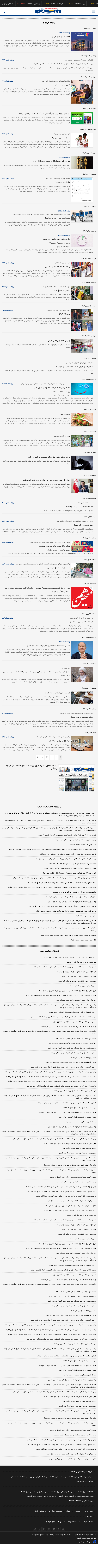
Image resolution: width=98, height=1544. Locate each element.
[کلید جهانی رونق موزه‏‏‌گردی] (81, 743)
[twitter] (58, 1529)
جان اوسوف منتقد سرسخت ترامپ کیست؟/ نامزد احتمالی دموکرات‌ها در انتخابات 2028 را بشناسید (61, 1440)
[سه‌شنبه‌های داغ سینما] (81, 293)
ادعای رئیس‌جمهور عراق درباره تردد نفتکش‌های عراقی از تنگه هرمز (72, 863)
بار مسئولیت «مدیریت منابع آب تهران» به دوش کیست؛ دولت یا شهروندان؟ (63, 63)
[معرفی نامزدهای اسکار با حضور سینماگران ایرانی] (81, 162)
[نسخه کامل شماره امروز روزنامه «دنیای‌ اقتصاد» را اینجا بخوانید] (76, 778)
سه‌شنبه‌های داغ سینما (61, 290)
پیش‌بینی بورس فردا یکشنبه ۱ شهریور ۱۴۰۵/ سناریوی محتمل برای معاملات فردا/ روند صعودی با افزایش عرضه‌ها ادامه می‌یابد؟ (50, 1072)
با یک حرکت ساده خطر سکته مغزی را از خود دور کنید (49, 457)
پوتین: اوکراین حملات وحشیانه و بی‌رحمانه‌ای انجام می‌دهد (75, 840)
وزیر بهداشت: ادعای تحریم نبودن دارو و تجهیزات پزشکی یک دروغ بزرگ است (68, 1026)
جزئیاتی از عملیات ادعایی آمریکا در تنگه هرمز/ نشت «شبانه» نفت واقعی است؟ (68, 935)
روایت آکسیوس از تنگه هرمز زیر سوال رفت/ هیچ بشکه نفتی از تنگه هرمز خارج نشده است (63, 1067)
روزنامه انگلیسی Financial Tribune (80, 1501)
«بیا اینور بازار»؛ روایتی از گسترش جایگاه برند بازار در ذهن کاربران (44, 113)
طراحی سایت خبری (87, 1542)
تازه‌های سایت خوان (49, 951)
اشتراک (68, 1511)
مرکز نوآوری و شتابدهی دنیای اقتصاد (33, 1492)
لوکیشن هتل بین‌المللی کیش (59, 340)
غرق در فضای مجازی (62, 436)
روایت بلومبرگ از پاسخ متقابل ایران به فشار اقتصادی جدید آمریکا (72, 1012)
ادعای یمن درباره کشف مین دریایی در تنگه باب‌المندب (77, 981)
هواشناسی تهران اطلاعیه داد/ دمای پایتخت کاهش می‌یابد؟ (75, 1091)
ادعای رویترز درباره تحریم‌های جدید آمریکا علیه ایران (77, 1153)
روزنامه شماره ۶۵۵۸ (7, 134)
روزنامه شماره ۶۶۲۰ (7, 81)
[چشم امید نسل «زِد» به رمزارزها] (81, 216)
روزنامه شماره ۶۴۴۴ (64, 235)
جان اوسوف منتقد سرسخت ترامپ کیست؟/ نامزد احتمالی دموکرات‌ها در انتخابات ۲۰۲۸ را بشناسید (61, 1186)
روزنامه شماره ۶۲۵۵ (7, 310)
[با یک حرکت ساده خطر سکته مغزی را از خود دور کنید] (81, 463)
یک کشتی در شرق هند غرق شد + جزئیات (81, 962)
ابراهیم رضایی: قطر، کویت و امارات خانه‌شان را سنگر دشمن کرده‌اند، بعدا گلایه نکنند (66, 1196)
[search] (3, 11)
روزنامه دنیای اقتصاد (57, 1477)
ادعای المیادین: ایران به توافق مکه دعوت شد (80, 986)
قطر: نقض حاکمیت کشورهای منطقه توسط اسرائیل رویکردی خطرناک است (70, 1143)
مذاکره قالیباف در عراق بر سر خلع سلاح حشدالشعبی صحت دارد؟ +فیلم (71, 1062)
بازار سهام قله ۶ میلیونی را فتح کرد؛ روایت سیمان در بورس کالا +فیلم (71, 1201)
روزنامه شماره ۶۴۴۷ (64, 211)
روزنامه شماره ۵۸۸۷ (8, 503)
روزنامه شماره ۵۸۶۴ (8, 521)
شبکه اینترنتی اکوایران (37, 1477)
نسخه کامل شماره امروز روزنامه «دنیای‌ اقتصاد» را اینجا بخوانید (31, 767)
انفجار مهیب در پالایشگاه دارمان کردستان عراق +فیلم (77, 1117)
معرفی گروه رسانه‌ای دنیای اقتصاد (81, 1477)
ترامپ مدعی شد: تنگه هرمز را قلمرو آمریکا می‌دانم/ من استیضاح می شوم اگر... (68, 854)
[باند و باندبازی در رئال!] (81, 140)
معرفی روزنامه (88, 1521)
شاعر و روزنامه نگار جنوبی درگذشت (83, 1057)
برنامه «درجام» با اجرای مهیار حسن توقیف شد (79, 1148)
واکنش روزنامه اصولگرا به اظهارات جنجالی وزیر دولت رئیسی (74, 892)
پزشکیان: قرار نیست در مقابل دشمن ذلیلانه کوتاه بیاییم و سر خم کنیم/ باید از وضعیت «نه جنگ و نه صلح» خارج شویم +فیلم (51, 1076)
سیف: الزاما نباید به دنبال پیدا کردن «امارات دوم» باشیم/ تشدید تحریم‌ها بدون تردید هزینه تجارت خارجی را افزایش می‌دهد (52, 849)
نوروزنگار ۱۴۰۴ (64, 314)
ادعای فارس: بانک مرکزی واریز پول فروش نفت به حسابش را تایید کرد (71, 897)
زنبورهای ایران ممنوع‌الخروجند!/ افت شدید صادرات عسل (76, 1000)
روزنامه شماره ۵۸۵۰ (7, 542)
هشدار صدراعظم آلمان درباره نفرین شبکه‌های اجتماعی (48, 645)
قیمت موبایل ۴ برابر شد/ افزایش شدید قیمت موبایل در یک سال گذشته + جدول (67, 835)
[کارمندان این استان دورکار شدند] (81, 697)
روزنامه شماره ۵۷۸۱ (7, 713)
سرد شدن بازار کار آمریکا (83, 525)
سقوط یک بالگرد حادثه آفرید (86, 916)
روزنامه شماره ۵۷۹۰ (64, 642)
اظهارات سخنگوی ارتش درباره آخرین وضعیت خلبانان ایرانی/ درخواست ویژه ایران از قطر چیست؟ (61, 906)
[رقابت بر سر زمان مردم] (81, 41)
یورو (73, 4)
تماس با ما (89, 1511)
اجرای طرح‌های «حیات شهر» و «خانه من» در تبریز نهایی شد (46, 480)
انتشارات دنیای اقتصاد (85, 1492)
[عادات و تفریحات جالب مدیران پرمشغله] (81, 546)
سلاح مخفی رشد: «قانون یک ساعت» (56, 239)
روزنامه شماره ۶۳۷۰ (8, 263)
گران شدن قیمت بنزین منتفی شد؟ (83, 940)
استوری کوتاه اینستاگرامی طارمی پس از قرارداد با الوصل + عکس (73, 1177)
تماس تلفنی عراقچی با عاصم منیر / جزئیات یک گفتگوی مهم (74, 1022)
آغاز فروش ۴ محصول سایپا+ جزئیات (83, 844)
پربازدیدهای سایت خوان (49, 807)
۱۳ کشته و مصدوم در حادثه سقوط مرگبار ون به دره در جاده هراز (72, 1043)
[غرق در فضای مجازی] (81, 441)
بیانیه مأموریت (73, 1521)
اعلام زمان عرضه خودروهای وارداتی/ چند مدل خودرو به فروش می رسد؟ (70, 1165)
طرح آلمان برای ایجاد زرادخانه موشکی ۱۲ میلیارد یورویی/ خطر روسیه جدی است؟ (67, 990)
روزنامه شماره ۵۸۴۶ (8, 564)
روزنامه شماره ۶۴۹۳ (64, 157)
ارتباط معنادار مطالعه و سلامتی (57, 266)
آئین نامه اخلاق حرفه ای (54, 1521)
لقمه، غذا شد (65, 414)
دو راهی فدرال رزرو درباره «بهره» (80, 621)
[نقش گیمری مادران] (81, 92)
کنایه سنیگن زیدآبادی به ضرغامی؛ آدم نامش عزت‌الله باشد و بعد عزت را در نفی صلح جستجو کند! (62, 882)
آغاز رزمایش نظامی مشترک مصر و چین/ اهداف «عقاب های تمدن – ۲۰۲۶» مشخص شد (65, 967)
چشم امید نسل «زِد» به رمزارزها (57, 218)
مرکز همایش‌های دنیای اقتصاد (62, 1492)
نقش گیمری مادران (62, 85)
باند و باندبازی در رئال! (61, 137)
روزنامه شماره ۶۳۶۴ (8, 287)
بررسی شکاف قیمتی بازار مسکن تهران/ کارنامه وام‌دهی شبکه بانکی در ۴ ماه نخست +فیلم (63, 1017)
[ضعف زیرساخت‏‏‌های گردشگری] (81, 570)
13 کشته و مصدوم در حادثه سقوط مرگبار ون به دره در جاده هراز (72, 1296)
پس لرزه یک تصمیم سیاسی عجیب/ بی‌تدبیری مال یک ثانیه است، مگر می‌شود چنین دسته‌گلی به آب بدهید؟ (37, 590)
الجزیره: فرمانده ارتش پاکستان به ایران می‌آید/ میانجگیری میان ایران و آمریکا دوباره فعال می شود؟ (60, 995)
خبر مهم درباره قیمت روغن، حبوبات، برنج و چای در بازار (76, 971)
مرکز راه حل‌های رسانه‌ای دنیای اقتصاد (40, 1496)
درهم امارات (49, 4)
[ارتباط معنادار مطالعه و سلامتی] (81, 269)
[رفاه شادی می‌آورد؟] (81, 189)
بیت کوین (26, 4)
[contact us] (40, 1529)
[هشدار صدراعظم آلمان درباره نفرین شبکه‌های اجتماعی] (81, 650)
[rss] (49, 1529)
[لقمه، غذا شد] (81, 419)
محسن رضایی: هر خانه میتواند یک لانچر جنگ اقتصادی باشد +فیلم (72, 1048)
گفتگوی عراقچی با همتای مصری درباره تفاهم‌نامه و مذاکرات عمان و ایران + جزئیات (66, 1103)
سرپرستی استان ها (55, 1511)
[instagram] (63, 1529)
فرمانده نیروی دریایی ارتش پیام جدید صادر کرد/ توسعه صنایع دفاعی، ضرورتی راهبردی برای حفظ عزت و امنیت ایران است (52, 878)
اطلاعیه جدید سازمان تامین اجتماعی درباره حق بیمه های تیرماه (73, 1053)
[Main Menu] (93, 11)
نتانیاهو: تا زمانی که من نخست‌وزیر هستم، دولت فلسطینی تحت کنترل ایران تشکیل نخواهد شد (61, 1086)
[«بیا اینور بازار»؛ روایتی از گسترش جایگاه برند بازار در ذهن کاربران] (81, 118)
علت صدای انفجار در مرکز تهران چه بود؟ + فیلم (79, 976)
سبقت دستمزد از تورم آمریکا (82, 717)
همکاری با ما (39, 1511)
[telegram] (54, 1529)
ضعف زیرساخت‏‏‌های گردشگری (58, 567)
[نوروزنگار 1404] (81, 320)
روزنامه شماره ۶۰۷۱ (7, 384)
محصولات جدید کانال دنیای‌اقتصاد (79, 506)
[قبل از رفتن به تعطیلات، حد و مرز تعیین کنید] (81, 389)
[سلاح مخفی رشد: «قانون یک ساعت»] (81, 240)
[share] (44, 1529)
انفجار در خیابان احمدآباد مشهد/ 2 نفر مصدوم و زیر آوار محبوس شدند (70, 1459)
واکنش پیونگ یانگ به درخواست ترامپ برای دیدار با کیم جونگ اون (72, 901)
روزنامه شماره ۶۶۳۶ (64, 33)
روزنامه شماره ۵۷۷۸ (8, 737)
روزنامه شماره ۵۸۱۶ (7, 618)
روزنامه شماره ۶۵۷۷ (8, 60)
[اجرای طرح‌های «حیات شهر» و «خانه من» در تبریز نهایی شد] (81, 486)
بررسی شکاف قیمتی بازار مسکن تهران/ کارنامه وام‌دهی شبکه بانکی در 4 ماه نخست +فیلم (63, 1270)
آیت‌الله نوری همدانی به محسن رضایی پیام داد (79, 1122)
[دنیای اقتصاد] (48, 11)
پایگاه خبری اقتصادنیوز (85, 1481)
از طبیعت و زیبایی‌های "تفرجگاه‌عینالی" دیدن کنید (73, 366)
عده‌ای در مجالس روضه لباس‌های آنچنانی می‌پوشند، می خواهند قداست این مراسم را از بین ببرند (36, 673)
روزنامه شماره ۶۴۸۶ (8, 178)
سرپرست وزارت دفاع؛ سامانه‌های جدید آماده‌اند (79, 1107)
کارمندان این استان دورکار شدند (57, 693)
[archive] (35, 1529)
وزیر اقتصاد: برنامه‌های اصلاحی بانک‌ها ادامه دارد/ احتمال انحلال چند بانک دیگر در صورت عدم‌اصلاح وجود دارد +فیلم (54, 1139)
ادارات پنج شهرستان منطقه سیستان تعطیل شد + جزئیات (76, 1038)
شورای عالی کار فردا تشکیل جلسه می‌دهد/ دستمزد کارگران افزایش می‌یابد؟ (69, 873)
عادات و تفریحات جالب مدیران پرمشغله (54, 546)
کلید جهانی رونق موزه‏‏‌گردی (59, 740)
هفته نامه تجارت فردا (17, 1477)
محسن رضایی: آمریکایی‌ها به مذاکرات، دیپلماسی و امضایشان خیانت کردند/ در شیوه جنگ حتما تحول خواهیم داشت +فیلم (52, 887)
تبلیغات (78, 1511)
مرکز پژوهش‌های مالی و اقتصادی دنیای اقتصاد (76, 1496)
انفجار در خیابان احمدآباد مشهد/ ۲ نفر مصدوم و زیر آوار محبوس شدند (70, 868)
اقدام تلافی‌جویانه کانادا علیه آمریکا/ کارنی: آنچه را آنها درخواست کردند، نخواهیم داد (66, 1112)
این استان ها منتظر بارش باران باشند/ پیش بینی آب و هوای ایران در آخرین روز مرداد (65, 859)
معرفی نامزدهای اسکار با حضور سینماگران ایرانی (51, 161)
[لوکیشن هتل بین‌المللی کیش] (81, 346)
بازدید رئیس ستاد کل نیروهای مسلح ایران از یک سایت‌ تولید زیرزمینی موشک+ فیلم (66, 911)
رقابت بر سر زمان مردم (61, 36)
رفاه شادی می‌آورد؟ (62, 182)
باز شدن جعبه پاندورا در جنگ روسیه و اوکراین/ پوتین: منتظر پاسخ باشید (70, 957)
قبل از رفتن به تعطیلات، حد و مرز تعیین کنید (51, 387)
